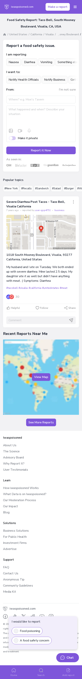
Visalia (49, 34)
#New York (11, 188)
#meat (63, 288)
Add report (68, 675)
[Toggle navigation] (75, 7)
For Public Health (15, 537)
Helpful (15, 308)
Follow (44, 308)
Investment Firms (15, 543)
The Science (11, 451)
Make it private (28, 138)
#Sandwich (42, 188)
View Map (41, 377)
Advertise (10, 549)
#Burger (69, 188)
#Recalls (26, 188)
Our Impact (10, 506)
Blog (6, 512)
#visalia (23, 288)
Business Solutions (16, 531)
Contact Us (10, 573)
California (36, 34)
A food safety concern (34, 640)
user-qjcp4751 (43, 210)
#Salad (56, 188)
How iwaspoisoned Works (21, 488)
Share (72, 308)
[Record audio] (29, 130)
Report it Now (41, 150)
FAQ (6, 567)
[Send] (71, 320)
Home (13, 675)
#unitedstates (50, 288)
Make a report (58, 7)
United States (18, 34)
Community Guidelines (18, 585)
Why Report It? (13, 463)
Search (40, 675)
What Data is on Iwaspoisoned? (24, 494)
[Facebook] (5, 616)
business (59, 210)
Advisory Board (13, 457)
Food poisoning (30, 631)
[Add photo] (11, 130)
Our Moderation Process (19, 500)
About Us (9, 445)
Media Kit (9, 592)
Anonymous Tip (13, 579)
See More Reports (41, 422)
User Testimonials (15, 470)
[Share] (73, 202)
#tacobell (12, 288)
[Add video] (20, 130)
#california (35, 288)
